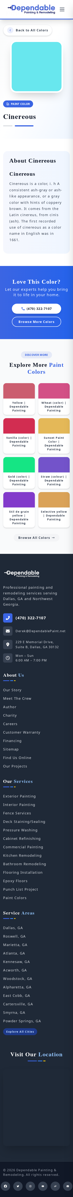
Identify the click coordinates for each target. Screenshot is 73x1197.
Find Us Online (17, 757)
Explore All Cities (20, 1031)
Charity (10, 715)
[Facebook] (5, 1186)
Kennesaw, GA (16, 961)
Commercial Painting (23, 847)
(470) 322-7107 (39, 309)
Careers (10, 723)
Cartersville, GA (18, 1004)
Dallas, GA (13, 927)
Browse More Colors (36, 322)
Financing (12, 740)
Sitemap (11, 749)
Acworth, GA (15, 970)
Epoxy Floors (15, 881)
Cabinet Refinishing (22, 838)
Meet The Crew (17, 698)
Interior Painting (19, 804)
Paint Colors (15, 897)
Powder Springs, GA (22, 1021)
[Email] (67, 1186)
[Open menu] (62, 9)
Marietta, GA (15, 944)
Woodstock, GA (18, 978)
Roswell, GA (14, 936)
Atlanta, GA (14, 953)
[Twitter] (18, 1186)
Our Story (12, 690)
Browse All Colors (34, 538)
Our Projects (15, 766)
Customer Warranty (21, 732)
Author (9, 707)
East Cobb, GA (16, 995)
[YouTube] (42, 1186)
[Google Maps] (55, 1186)
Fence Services (17, 813)
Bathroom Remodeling (24, 864)
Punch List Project (20, 889)
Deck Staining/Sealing (24, 821)
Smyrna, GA (14, 1012)
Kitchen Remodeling (22, 855)
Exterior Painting (19, 796)
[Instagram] (30, 1186)
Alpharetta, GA (17, 987)
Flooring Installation (23, 872)
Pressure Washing (20, 830)
